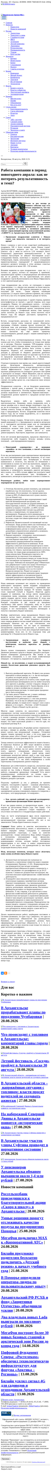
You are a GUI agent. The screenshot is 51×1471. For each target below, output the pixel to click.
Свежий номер (16, 122)
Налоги (13, 67)
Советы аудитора (17, 69)
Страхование (15, 65)
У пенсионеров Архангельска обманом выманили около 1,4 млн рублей (22, 1173)
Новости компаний (18, 29)
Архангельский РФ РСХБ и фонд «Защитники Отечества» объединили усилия (24, 1303)
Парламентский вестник (20, 126)
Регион (9, 31)
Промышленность (17, 50)
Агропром (14, 42)
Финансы (9, 56)
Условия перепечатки (19, 149)
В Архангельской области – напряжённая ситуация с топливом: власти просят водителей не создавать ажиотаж (24, 1091)
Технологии (15, 84)
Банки (12, 63)
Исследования (16, 82)
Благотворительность (19, 109)
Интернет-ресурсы (18, 141)
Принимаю (5, 1459)
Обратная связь (12, 132)
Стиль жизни (11, 107)
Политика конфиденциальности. (14, 1408)
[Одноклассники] (5, 973)
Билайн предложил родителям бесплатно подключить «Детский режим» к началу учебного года (23, 1262)
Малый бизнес (16, 75)
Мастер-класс (15, 99)
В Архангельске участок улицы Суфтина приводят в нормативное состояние (24, 1144)
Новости (9, 25)
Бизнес (8, 71)
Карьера (9, 96)
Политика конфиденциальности (23, 151)
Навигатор (14, 27)
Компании (14, 73)
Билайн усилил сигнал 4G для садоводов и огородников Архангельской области (25, 1387)
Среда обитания (16, 111)
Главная (9, 23)
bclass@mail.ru (12, 1406)
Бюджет (13, 58)
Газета (8, 117)
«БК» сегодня (15, 120)
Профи (13, 101)
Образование (15, 103)
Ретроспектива (16, 48)
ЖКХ (12, 40)
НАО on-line (15, 54)
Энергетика (15, 33)
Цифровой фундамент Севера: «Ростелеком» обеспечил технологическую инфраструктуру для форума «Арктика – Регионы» (25, 1363)
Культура (14, 113)
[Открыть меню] (4, 18)
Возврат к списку (8, 982)
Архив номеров (16, 124)
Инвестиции (15, 61)
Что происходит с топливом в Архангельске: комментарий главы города (24, 1038)
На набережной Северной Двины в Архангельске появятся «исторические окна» (22, 1120)
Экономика (15, 46)
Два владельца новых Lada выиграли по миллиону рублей (24, 1321)
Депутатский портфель (19, 92)
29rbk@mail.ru (34, 1406)
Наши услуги (15, 143)
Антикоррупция (16, 94)
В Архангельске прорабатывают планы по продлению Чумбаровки (23, 1012)
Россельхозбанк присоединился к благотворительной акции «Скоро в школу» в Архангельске (23, 1202)
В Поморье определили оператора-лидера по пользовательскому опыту (23, 1281)
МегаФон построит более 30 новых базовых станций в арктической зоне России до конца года (25, 1339)
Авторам (14, 145)
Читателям (14, 139)
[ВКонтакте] (2, 973)
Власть (8, 86)
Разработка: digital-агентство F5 (38, 1462)
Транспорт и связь (17, 35)
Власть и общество (18, 90)
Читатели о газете (17, 130)
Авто (12, 115)
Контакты (14, 147)
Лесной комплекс (17, 44)
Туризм (13, 52)
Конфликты (15, 77)
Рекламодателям (17, 136)
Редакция (14, 128)
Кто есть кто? (15, 105)
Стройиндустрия (17, 37)
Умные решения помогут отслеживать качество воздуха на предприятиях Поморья (22, 1224)
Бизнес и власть (16, 88)
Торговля (14, 80)
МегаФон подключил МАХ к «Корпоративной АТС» (24, 1240)
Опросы (13, 134)
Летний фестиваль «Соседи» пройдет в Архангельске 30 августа (25, 1065)
